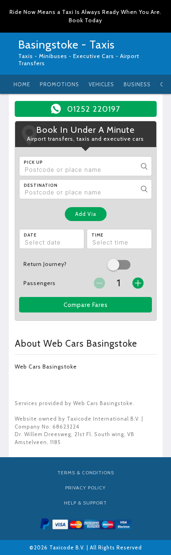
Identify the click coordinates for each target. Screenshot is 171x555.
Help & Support (85, 503)
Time (97, 235)
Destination (41, 185)
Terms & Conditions (85, 472)
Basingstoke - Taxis (66, 44)
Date (30, 235)
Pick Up (33, 162)
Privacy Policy (85, 488)
